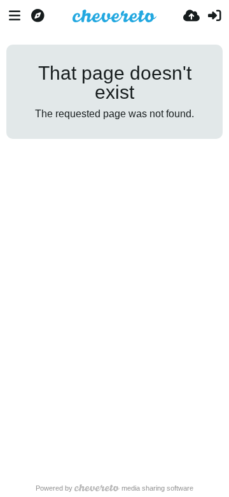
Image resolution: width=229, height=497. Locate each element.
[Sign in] (214, 16)
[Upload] (191, 16)
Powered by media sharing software (114, 488)
